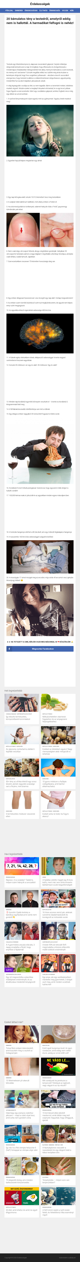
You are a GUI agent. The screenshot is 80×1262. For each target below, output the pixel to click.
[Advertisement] (40, 44)
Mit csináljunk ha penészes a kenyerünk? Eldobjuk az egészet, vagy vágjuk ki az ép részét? (56, 1083)
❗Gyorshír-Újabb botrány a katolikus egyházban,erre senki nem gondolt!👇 (21, 914)
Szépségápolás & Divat (24, 714)
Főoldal (9, 10)
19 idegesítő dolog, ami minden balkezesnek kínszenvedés (19, 1181)
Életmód (43, 10)
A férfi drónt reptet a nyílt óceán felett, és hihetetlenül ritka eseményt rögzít (58, 1212)
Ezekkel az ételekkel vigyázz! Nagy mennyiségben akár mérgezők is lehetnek (57, 751)
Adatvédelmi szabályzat (67, 1258)
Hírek (44, 877)
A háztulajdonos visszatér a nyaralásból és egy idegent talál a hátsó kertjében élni (56, 1150)
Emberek (19, 10)
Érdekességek (31, 10)
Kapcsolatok (10, 779)
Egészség (19, 746)
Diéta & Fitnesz (47, 714)
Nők (72, 10)
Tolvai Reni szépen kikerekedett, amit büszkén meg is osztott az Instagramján (19, 1050)
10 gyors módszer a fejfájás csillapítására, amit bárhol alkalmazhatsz (54, 784)
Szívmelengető (11, 1110)
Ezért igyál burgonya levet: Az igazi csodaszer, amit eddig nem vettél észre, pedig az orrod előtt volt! (57, 1050)
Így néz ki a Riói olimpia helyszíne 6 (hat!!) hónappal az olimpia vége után (22, 1149)
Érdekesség (54, 10)
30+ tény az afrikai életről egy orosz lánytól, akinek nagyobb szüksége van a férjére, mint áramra (21, 784)
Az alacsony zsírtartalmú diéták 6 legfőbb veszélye (20, 750)
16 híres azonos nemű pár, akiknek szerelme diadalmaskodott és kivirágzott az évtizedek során (57, 914)
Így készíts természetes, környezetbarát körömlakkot (18, 718)
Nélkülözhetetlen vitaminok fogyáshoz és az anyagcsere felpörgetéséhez (54, 719)
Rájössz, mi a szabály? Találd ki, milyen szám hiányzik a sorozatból (21, 881)
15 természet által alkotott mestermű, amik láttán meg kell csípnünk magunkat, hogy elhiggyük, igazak (57, 1116)
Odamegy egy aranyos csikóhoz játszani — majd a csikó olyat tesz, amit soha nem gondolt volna (20, 1115)
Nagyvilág (45, 1045)
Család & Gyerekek (12, 942)
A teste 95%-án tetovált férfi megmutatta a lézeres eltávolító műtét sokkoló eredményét (56, 947)
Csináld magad (11, 714)
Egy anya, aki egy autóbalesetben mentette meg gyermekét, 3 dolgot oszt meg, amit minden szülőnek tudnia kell (57, 981)
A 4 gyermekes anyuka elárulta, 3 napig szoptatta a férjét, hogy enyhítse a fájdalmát (20, 947)
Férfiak (57, 1145)
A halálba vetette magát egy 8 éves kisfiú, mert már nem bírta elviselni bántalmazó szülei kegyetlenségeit (57, 882)
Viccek (65, 10)
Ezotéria (45, 1177)
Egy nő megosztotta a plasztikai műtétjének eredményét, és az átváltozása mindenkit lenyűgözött (20, 979)
